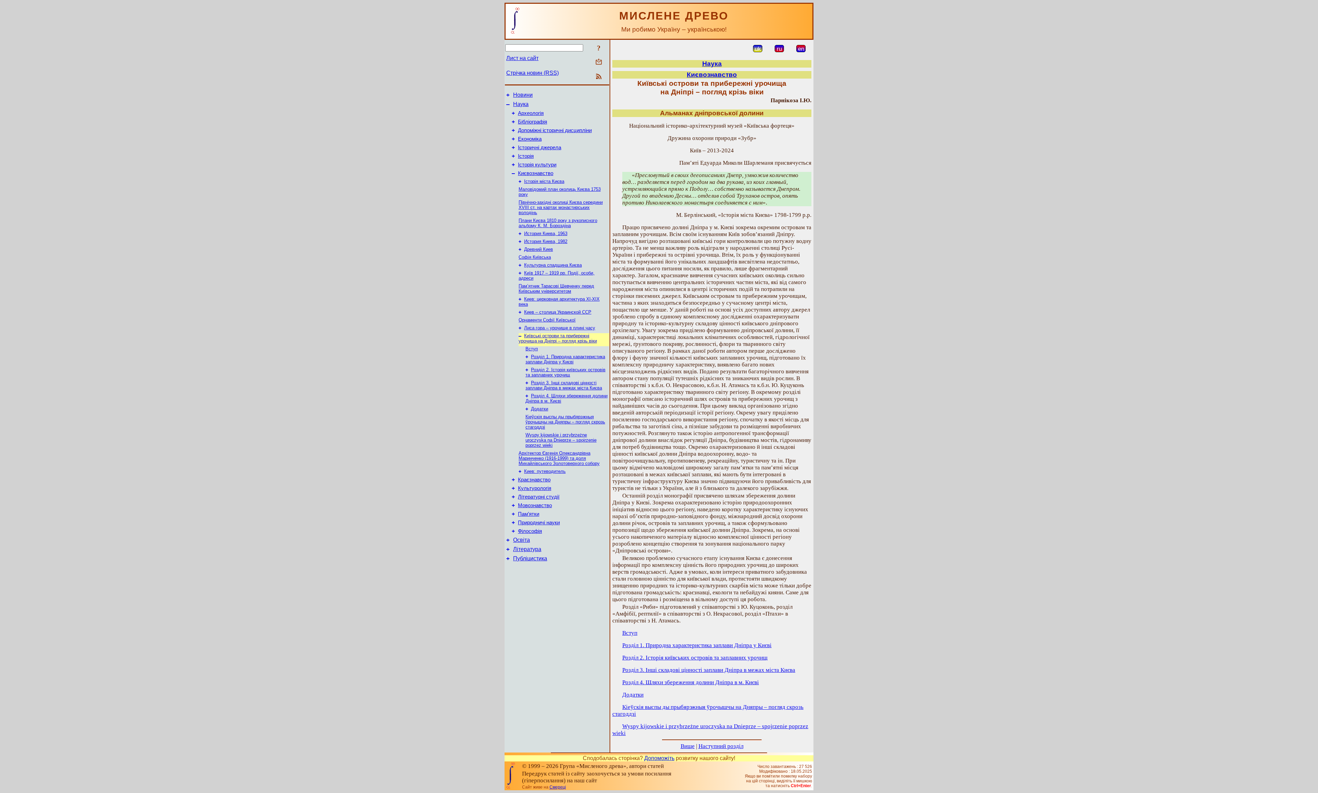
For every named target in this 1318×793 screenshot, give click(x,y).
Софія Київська (535, 257)
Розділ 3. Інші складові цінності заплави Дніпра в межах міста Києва (563, 385)
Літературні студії (538, 497)
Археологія (531, 113)
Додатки (539, 408)
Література (527, 549)
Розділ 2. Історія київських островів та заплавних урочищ (565, 372)
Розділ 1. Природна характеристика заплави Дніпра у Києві (565, 359)
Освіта (521, 540)
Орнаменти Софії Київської (547, 320)
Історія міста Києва (544, 181)
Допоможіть (659, 758)
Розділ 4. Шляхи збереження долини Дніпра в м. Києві (690, 682)
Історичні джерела (539, 147)
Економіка (530, 139)
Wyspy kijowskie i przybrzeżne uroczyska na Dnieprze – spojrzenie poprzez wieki (561, 440)
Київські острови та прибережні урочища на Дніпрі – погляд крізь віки (558, 338)
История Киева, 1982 (545, 241)
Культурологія (534, 488)
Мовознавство (535, 505)
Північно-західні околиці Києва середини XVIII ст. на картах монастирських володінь (561, 207)
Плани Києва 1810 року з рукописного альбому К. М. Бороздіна (558, 223)
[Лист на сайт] (599, 62)
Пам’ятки (528, 514)
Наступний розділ (720, 746)
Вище (688, 746)
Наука (521, 104)
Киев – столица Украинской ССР (557, 312)
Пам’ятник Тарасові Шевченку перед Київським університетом (556, 288)
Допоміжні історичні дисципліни (555, 130)
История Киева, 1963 (545, 233)
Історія (526, 156)
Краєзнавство (534, 479)
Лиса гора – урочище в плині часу (559, 327)
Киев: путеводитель (545, 471)
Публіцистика (530, 558)
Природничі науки (539, 522)
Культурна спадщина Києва (553, 265)
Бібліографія (532, 122)
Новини (523, 95)
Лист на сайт (522, 58)
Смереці (558, 787)
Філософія (530, 531)
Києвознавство (535, 173)
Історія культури (537, 164)
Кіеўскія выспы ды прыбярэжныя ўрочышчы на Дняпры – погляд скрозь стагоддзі (565, 422)
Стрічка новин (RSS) (532, 73)
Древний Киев (538, 249)
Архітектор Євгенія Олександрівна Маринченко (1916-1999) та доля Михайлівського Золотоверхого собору (559, 458)
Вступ (531, 348)
